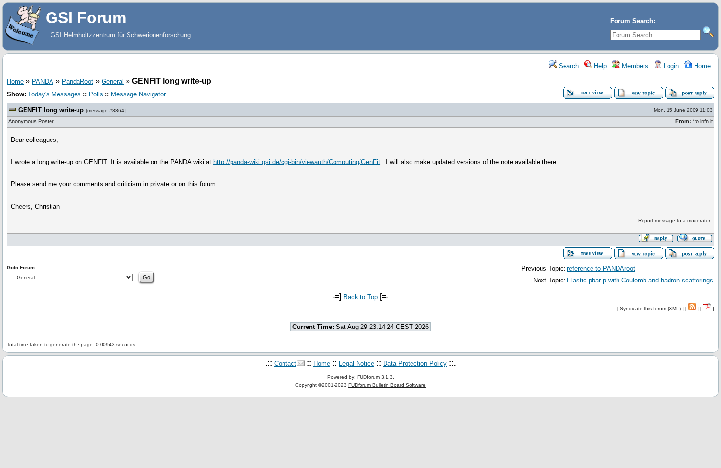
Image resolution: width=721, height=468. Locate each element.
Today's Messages (54, 94)
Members (634, 66)
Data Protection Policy (415, 363)
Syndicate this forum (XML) (650, 308)
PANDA (42, 81)
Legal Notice (356, 363)
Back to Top (360, 297)
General (113, 81)
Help (599, 66)
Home (701, 66)
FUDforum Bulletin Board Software (387, 385)
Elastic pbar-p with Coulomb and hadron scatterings (640, 280)
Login (670, 66)
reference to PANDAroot (601, 268)
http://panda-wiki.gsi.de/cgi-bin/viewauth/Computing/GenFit (296, 161)
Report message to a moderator (674, 220)
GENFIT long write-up (51, 110)
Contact (285, 363)
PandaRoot (77, 81)
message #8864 (105, 110)
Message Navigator (138, 94)
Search (568, 66)
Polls (96, 94)
